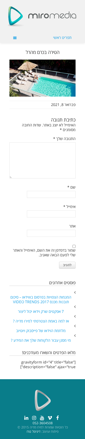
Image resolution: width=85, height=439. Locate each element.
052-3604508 (43, 423)
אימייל (69, 206)
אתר (72, 226)
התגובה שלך (64, 138)
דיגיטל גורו (33, 432)
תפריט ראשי (62, 37)
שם (71, 187)
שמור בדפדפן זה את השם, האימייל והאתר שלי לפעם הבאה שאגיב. (44, 252)
